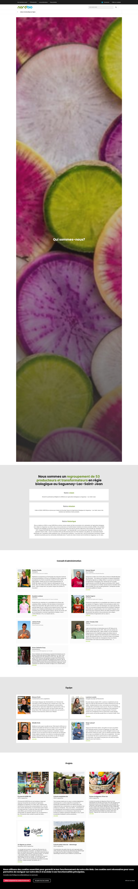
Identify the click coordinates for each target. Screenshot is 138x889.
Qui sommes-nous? (22, 2)
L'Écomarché (33, 2)
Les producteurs (43, 2)
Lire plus (88, 589)
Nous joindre (53, 2)
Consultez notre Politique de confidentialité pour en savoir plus (20, 875)
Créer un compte (116, 2)
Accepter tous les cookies (42, 880)
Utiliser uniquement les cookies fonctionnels (17, 880)
